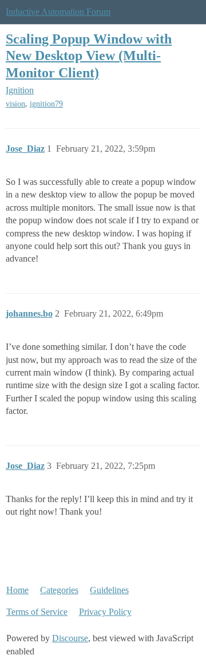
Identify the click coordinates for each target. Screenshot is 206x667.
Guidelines (109, 590)
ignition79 (46, 104)
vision (15, 104)
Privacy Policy (105, 612)
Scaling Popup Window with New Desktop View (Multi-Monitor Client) (89, 55)
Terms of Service (37, 612)
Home (17, 590)
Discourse (70, 638)
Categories (59, 590)
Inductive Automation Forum (58, 12)
